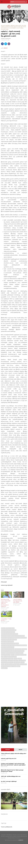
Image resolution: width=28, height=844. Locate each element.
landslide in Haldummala (6, 651)
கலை (23, 25)
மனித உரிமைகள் (6, 27)
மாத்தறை (21, 27)
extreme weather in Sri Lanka (7, 649)
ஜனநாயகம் (16, 26)
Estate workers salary (21, 645)
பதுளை (21, 26)
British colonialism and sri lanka (8, 630)
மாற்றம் (2, 664)
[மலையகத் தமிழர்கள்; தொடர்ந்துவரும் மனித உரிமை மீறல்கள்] (18, 595)
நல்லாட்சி (15, 658)
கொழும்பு (12, 26)
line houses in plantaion (18, 651)
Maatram (3, 652)
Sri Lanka (18, 652)
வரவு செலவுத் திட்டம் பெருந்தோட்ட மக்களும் (8, 666)
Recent (20, 749)
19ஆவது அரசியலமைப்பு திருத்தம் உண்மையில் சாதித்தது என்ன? (13, 753)
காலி (6, 26)
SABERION (20, 840)
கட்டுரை (16, 25)
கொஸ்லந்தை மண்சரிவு (12, 656)
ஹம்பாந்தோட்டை (4, 668)
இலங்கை (12, 654)
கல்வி (25, 25)
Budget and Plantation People (8, 632)
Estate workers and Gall (20, 637)
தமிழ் (19, 26)
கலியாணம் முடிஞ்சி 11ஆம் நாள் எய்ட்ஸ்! (8, 758)
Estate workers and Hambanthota (8, 639)
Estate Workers (11, 637)
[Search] (25, 2)
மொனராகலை (3, 29)
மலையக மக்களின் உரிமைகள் (13, 660)
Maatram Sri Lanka (10, 652)
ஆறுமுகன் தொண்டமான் (5, 654)
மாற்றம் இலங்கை (16, 664)
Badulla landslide (10, 628)
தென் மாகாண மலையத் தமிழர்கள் (7, 658)
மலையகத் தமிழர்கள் (12, 27)
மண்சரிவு (19, 658)
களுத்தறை (3, 26)
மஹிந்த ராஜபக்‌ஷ (17, 662)
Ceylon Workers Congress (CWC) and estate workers (12, 635)
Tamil (22, 652)
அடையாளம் (3, 25)
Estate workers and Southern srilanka (9, 643)
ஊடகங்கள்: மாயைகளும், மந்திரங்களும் (9, 781)
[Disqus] (14, 687)
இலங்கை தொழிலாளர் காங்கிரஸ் (20, 654)
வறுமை (7, 29)
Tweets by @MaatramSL (6, 827)
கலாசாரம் (19, 25)
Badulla (3, 628)
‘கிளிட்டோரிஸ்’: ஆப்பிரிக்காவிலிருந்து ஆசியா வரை (10, 776)
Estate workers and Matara (7, 641)
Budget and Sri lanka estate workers (9, 633)
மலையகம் (18, 27)
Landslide (24, 649)
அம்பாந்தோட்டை (8, 25)
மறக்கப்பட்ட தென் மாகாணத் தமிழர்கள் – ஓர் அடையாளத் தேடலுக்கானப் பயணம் (10, 33)
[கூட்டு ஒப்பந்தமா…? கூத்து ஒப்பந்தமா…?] (6, 614)
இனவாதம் (13, 25)
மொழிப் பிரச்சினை (23, 664)
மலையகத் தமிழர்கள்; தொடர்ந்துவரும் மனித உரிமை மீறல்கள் (17, 601)
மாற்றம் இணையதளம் (8, 664)
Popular (7, 749)
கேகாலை (8, 26)
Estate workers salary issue (7, 647)
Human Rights (18, 649)
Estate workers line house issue (8, 645)
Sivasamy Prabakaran (6, 38)
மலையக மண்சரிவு (22, 660)
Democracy (3, 637)
